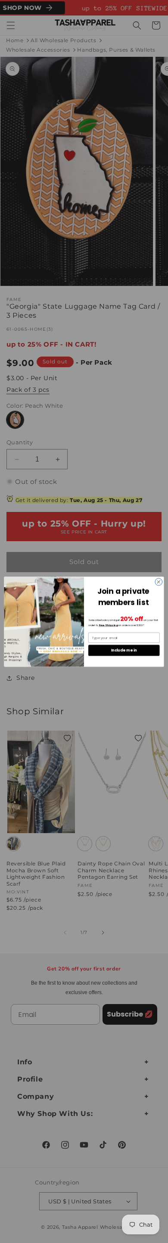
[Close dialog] (158, 582)
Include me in (124, 650)
